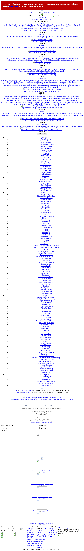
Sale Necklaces (74, 47)
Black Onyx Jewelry (46, 253)
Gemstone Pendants (39, 58)
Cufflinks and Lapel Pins (58, 126)
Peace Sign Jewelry (51, 102)
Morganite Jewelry (64, 84)
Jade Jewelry (44, 84)
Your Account (51, 12)
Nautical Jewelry (27, 102)
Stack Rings (71, 69)
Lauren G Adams (18, 115)
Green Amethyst (35, 84)
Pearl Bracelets (42, 27)
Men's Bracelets (69, 25)
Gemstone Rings (46, 69)
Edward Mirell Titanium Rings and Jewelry (32, 113)
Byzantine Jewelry (46, 97)
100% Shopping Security (66, 530)
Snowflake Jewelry (46, 345)
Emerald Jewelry (14, 84)
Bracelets (42, 23)
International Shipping (41, 540)
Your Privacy (31, 538)
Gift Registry (41, 546)
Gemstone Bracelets (21, 25)
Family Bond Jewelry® (54, 113)
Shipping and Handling (42, 537)
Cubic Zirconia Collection (54, 104)
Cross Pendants (24, 60)
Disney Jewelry (73, 115)
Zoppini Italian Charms (44, 25)
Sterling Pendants (60, 58)
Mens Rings (18, 69)
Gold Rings (55, 69)
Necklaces (42, 45)
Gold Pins (46, 205)
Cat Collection (51, 98)
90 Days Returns (30, 529)
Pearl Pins (32, 60)
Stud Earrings (61, 36)
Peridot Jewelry (31, 86)
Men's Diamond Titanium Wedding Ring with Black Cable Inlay (42, 130)
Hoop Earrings (9, 36)
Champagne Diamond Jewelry (39, 82)
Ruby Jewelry (53, 86)
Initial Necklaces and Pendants (46, 321)
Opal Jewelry (74, 84)
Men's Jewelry (42, 124)
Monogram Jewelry (39, 102)
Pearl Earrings (52, 36)
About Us (30, 540)
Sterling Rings (46, 234)
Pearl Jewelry (21, 86)
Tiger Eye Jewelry (35, 87)
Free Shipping (32, 540)
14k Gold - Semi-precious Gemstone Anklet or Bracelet (42, 91)
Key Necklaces (67, 100)
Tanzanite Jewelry (46, 290)
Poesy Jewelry (26, 69)
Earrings (42, 34)
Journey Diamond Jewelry (46, 363)
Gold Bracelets (32, 25)
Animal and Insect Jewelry (13, 97)
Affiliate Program (52, 535)
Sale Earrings (46, 176)
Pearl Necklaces (52, 47)
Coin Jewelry (24, 98)
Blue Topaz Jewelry (22, 82)
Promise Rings (9, 69)
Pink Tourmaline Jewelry (46, 277)
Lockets (8, 102)
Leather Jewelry (46, 330)
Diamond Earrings (42, 36)
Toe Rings (48, 71)
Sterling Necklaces (63, 47)
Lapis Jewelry (53, 84)
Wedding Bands (40, 71)
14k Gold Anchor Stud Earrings (42, 41)
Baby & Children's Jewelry (31, 97)
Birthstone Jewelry (57, 80)
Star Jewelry (23, 104)
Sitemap (50, 529)
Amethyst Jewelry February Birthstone (13, 80)
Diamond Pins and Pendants (23, 58)
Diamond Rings (36, 69)
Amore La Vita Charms (10, 113)
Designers (42, 111)
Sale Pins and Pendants (61, 60)
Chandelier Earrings (46, 306)
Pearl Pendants (50, 58)
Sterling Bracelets (58, 25)
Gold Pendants (9, 58)
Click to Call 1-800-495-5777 (42, 19)
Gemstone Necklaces (21, 47)
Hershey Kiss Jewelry (46, 115)
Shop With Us (31, 527)
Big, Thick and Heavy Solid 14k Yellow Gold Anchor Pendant (42, 108)
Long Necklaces (16, 102)
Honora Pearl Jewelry (69, 113)
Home (16, 390)
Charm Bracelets (27, 27)
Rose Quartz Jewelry (42, 86)
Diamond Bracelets (46, 150)
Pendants (42, 56)
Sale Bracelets (57, 27)
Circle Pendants (15, 98)
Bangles (35, 27)
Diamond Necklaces (8, 47)
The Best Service (32, 544)
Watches (50, 27)
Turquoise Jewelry (47, 87)
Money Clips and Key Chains (40, 126)
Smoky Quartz (69, 86)
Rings (42, 67)
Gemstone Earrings (20, 36)
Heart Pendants (71, 58)
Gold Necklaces (42, 47)
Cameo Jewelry (67, 97)
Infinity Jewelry (57, 100)
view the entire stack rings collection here (42, 422)
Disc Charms (42, 98)
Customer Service (33, 12)
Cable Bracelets (57, 97)
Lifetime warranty (30, 533)
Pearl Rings (63, 69)
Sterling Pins (15, 60)
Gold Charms (49, 60)
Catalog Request (39, 544)
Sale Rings (55, 71)
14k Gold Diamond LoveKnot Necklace (42, 52)
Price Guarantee (32, 542)
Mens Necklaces (17, 126)
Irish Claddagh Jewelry (29, 100)
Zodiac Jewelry (41, 104)
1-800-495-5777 (42, 529)
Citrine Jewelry (53, 82)
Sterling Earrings (71, 36)
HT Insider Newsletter (8, 527)
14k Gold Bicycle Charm (42, 63)
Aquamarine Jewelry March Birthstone (38, 80)
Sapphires (61, 86)
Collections (42, 95)
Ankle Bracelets (9, 25)
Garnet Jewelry (25, 84)
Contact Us (43, 12)
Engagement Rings (29, 71)
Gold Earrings (31, 36)
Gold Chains (32, 47)
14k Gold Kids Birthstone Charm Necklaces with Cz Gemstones (42, 120)
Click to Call (42, 18)
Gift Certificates (31, 535)
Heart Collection (61, 98)
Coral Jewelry (62, 82)
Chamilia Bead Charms (60, 115)
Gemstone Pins (40, 60)
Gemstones (42, 78)
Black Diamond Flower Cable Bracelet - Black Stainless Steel (42, 30)
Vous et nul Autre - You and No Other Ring (42, 75)
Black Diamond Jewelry (71, 80)
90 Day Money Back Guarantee (68, 530)
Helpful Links (52, 527)
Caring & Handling (51, 531)
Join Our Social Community (10, 531)
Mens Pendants (71, 126)
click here (13, 6)
